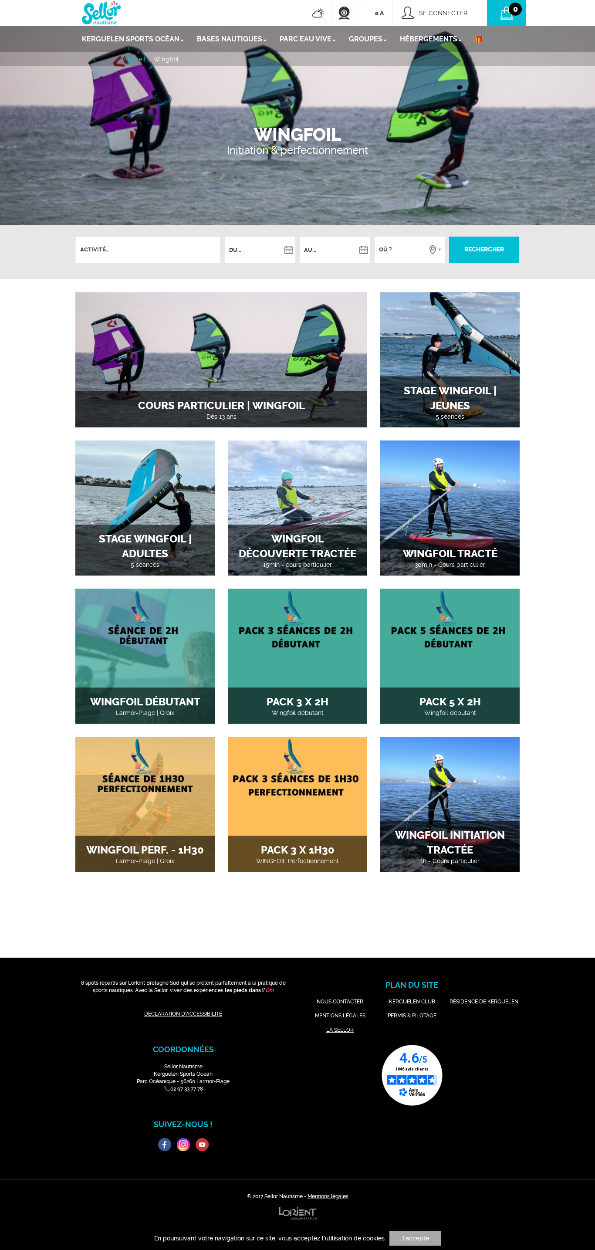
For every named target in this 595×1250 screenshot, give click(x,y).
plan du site (411, 984)
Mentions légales (328, 1196)
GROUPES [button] (365, 39)
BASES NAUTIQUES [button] (229, 39)
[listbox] (96, 249)
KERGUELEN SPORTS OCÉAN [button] (130, 39)
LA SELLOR (340, 1030)
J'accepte (415, 1238)
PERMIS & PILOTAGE (412, 1016)
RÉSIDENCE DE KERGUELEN (484, 1002)
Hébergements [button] (428, 39)
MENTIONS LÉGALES (340, 1016)
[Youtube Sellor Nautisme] (202, 1144)
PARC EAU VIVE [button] (305, 39)
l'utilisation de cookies (353, 1238)
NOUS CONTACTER (340, 1002)
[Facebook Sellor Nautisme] (164, 1144)
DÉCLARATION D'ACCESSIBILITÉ (183, 1014)
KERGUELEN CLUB (412, 1002)
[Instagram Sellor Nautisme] (183, 1144)
